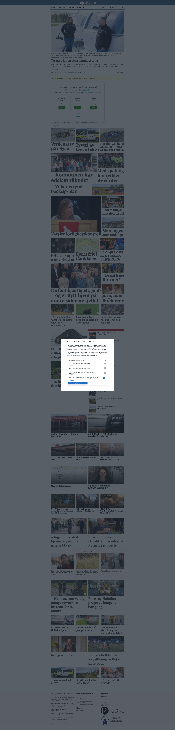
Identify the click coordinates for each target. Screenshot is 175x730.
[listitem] (87, 360)
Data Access (87, 388)
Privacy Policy (95, 388)
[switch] (104, 363)
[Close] (111, 342)
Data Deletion (80, 388)
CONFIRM (77, 383)
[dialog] (87, 365)
